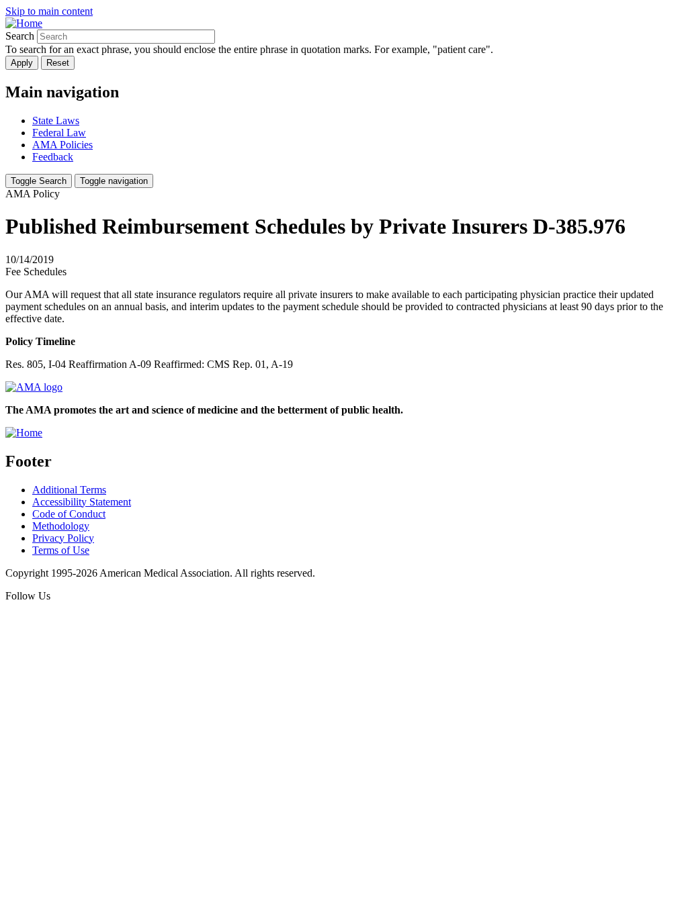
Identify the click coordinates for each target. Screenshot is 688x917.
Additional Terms (69, 489)
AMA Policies (62, 144)
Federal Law (59, 132)
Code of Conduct (68, 514)
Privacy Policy (63, 538)
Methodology (60, 526)
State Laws (55, 120)
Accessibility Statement (81, 502)
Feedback (52, 156)
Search (19, 36)
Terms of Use (60, 550)
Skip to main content (49, 11)
